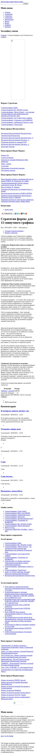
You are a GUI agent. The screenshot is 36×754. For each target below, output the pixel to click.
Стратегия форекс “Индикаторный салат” (19, 518)
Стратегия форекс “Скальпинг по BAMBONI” (17, 120)
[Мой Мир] (22, 213)
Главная (7, 12)
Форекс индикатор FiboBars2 (11, 690)
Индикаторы (9, 19)
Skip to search (18, 2)
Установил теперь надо (11, 429)
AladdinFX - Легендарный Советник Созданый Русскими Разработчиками (17, 664)
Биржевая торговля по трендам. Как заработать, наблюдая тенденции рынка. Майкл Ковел (17, 200)
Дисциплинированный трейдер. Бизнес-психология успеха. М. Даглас (15, 184)
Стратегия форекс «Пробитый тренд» (17, 515)
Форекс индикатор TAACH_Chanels (13, 695)
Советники (8, 18)
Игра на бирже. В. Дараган (10, 187)
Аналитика (8, 14)
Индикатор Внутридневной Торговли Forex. (16, 133)
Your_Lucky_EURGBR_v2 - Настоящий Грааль (17, 667)
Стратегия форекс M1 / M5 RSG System (14, 110)
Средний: (4, 393)
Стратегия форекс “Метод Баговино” (17, 526)
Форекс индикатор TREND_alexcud (13, 680)
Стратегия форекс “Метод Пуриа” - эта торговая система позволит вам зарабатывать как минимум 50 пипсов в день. (17, 114)
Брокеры (8, 27)
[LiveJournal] (24, 213)
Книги (7, 21)
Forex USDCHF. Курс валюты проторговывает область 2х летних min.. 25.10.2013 (18, 613)
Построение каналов (8, 170)
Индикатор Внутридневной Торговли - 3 (15, 140)
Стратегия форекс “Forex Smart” (16, 511)
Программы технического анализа (12, 168)
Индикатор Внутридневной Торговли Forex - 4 (17, 138)
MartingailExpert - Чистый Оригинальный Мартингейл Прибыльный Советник (15, 660)
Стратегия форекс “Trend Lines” (12, 124)
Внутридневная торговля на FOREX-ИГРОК (16, 193)
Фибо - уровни (6, 164)
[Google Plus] (26, 213)
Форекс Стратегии (11, 233)
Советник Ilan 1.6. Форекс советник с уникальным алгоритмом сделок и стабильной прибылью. (17, 563)
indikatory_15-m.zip (7, 391)
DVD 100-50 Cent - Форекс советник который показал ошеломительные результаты (16, 656)
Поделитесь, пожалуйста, (12, 491)
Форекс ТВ (5, 155)
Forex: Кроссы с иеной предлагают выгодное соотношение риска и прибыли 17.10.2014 (19, 588)
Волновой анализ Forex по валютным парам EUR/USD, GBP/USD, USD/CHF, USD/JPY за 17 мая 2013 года (20, 601)
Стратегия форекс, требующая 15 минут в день (17, 122)
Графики (8, 25)
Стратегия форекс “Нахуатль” (15, 517)
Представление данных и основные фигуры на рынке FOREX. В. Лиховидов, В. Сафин (17, 180)
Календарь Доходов (7, 147)
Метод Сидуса (10, 527)
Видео (7, 23)
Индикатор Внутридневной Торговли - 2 (15, 144)
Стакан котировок (7, 157)
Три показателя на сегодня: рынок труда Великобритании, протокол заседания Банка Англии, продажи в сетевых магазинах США (20, 620)
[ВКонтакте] (15, 213)
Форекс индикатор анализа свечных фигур (15, 692)
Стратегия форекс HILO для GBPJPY (17, 513)
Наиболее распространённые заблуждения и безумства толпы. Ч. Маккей (16, 196)
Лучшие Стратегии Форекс (14, 231)
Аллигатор (4, 166)
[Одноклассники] (20, 213)
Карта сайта (9, 209)
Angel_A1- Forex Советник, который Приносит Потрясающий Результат (17, 573)
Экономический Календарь (10, 135)
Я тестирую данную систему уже (15, 411)
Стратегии (8, 16)
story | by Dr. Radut (7, 736)
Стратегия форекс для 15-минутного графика (16, 118)
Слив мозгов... (7, 476)
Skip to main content (7, 2)
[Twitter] (18, 213)
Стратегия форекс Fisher (9, 108)
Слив (3, 462)
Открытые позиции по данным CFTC (14, 142)
